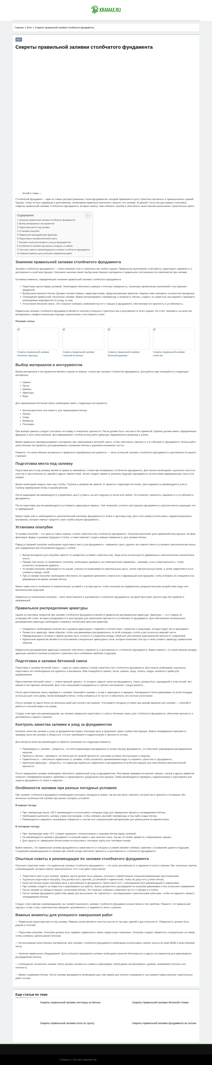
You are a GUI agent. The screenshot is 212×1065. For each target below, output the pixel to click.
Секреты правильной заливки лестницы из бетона (70, 1002)
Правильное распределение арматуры (38, 235)
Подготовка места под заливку (34, 227)
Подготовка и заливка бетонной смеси (38, 238)
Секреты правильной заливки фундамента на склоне (164, 1023)
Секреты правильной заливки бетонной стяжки (160, 1002)
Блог (18, 40)
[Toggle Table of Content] (86, 215)
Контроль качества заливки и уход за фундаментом (45, 242)
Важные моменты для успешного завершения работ (46, 253)
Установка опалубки (29, 231)
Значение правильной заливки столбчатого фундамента (47, 220)
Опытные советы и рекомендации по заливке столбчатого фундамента (54, 249)
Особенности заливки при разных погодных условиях (46, 246)
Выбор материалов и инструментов (36, 223)
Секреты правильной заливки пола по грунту (67, 1023)
